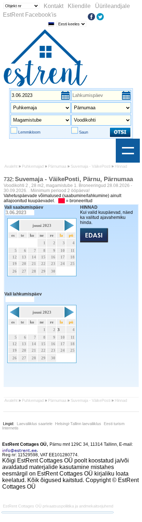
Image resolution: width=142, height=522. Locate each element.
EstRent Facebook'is (29, 15)
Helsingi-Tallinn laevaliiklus (78, 423)
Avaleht (10, 166)
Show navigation (128, 151)
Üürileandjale (112, 6)
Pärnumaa (57, 166)
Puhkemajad (33, 166)
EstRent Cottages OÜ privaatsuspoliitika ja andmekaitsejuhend (58, 506)
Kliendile (79, 6)
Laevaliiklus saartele (34, 423)
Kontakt (53, 6)
